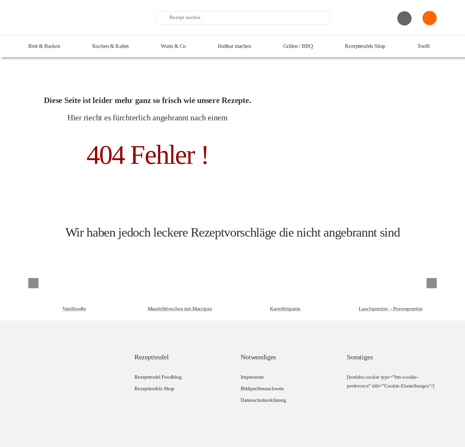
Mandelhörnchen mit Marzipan (180, 308)
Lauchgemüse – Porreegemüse (390, 308)
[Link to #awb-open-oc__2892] (404, 18)
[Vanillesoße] (74, 251)
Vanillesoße (74, 308)
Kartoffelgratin (285, 308)
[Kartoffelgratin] (285, 251)
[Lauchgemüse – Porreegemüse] (391, 251)
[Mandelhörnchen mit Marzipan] (180, 251)
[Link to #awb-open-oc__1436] (429, 18)
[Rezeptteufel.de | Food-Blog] (79, 6)
